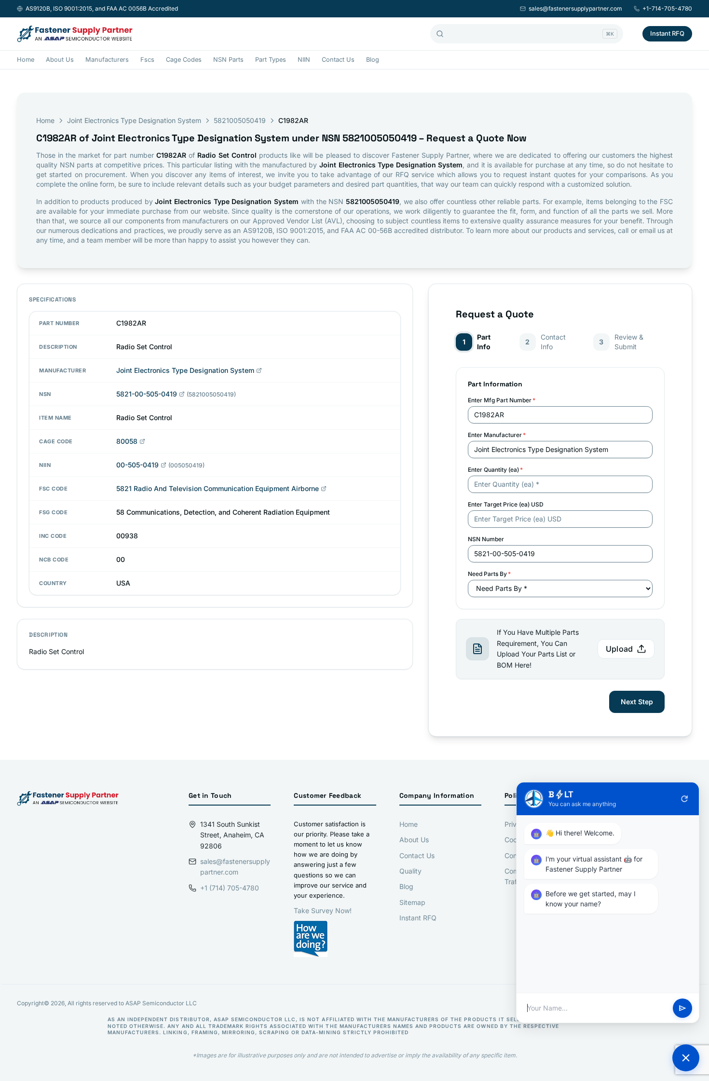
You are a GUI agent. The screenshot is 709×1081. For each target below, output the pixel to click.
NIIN (304, 59)
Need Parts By (489, 573)
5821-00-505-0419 (146, 394)
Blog (372, 59)
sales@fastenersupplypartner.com (575, 8)
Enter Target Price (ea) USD (506, 504)
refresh (684, 799)
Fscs (147, 59)
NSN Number (486, 539)
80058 (126, 441)
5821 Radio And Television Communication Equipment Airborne (217, 488)
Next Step (637, 702)
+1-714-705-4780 (667, 8)
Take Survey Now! (323, 910)
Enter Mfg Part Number (501, 400)
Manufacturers (107, 59)
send (682, 1008)
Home (25, 59)
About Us (60, 59)
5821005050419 (240, 120)
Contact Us (338, 59)
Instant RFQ (667, 33)
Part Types (270, 59)
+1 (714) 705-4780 (229, 888)
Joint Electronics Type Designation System (134, 120)
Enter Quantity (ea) (495, 469)
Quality (410, 871)
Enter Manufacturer (497, 434)
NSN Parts (228, 59)
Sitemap (412, 902)
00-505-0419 (137, 465)
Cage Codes (184, 59)
